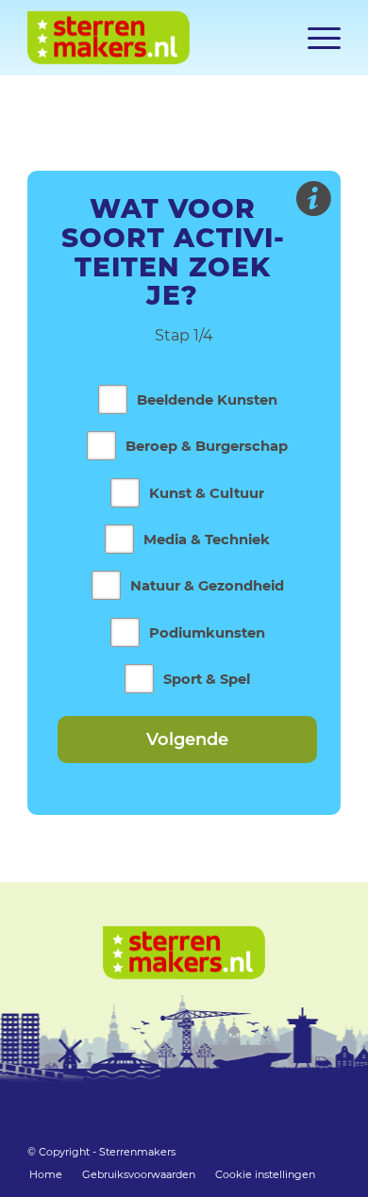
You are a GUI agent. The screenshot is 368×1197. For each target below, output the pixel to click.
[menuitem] (315, 37)
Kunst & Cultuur (206, 493)
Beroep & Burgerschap (206, 446)
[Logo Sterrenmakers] (152, 37)
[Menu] (315, 37)
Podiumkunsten (207, 632)
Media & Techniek (206, 539)
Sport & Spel (206, 679)
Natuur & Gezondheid (207, 585)
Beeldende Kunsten (207, 399)
